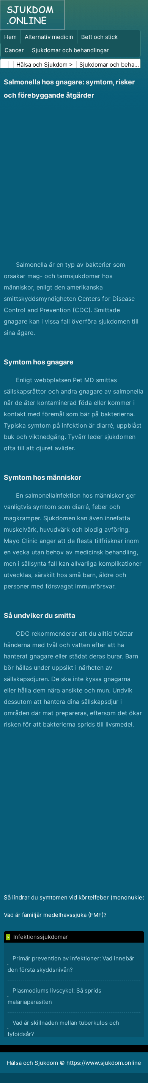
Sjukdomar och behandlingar (70, 50)
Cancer (14, 50)
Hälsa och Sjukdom (42, 64)
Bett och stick (99, 36)
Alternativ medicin (49, 36)
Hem (10, 36)
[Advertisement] (74, 181)
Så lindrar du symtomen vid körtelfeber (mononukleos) (74, 897)
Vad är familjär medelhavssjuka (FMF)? (55, 914)
